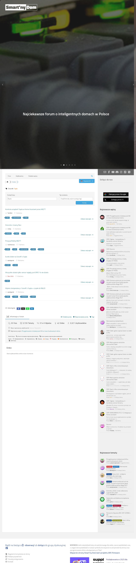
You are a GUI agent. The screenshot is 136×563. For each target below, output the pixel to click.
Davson (112, 509)
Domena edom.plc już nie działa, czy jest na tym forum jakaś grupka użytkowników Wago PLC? (117, 483)
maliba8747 (113, 494)
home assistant (17, 217)
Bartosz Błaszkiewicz (116, 316)
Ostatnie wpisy (32, 176)
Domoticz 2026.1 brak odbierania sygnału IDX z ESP (117, 492)
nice (24, 233)
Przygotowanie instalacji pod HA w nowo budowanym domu (41, 331)
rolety (8, 249)
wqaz (111, 245)
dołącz (41, 545)
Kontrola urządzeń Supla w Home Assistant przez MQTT (25, 209)
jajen (111, 265)
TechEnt (10, 213)
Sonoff (33, 296)
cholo (111, 351)
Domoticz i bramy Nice (13, 225)
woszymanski (113, 304)
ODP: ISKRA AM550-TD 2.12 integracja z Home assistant (119, 308)
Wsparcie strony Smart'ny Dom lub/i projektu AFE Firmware (95, 553)
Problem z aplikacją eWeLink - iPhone (117, 506)
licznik (8, 265)
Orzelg (111, 277)
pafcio (111, 502)
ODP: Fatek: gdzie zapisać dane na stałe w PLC (119, 332)
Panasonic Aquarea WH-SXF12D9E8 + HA (118, 514)
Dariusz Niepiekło (35, 328)
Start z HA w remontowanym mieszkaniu (118, 521)
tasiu (111, 478)
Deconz (108, 424)
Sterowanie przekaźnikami (114, 321)
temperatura (24, 296)
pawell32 (112, 224)
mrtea (9, 229)
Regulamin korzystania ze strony (19, 554)
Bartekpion (113, 327)
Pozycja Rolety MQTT (13, 241)
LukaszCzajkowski (115, 463)
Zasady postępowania (15, 559)
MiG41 (111, 421)
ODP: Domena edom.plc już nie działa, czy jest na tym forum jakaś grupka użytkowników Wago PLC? (118, 282)
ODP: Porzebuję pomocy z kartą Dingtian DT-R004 (116, 260)
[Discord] (117, 172)
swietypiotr (11, 260)
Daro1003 (10, 276)
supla (15, 265)
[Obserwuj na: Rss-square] (129, 172)
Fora (9, 176)
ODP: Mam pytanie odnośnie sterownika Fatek (115, 343)
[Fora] (7, 182)
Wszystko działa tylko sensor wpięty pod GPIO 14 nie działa (26, 272)
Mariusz (112, 409)
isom (111, 236)
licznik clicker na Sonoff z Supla (16, 256)
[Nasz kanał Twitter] (125, 172)
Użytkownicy (19, 176)
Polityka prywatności (15, 556)
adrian (111, 339)
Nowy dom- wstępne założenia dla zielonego (116, 475)
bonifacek (112, 255)
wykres (15, 296)
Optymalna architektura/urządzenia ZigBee (117, 499)
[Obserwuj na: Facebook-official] (108, 172)
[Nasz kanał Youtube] (113, 172)
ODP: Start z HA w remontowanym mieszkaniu (117, 367)
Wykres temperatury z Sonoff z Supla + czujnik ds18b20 (25, 288)
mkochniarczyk (114, 290)
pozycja (41, 249)
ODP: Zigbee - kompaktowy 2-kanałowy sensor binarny (116, 240)
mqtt (8, 217)
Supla (26, 217)
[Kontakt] (104, 172)
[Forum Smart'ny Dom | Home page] (21, 7)
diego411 (112, 524)
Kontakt (10, 561)
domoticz (9, 233)
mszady (112, 430)
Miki (111, 517)
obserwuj (29, 545)
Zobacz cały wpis (86, 219)
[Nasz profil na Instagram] (121, 172)
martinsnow (11, 245)
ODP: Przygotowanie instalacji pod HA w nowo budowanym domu (118, 217)
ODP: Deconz (110, 249)
